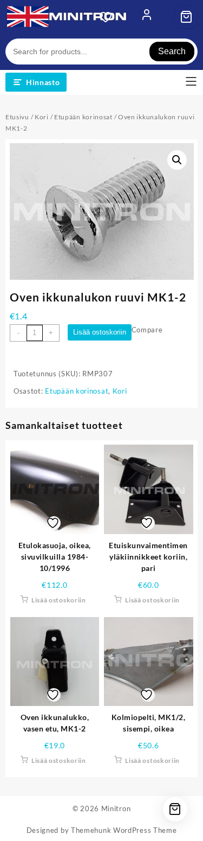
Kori (42, 117)
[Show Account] (146, 16)
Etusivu (17, 117)
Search (172, 51)
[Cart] (186, 16)
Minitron (116, 808)
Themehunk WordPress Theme (124, 830)
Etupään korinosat (83, 117)
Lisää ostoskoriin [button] (58, 600)
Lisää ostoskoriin (99, 332)
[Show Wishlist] (109, 16)
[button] (177, 160)
